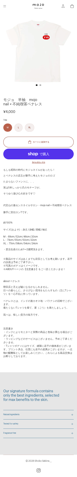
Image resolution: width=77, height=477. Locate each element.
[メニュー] (4, 6)
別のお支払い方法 (38, 162)
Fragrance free (9, 433)
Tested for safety (10, 423)
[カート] (72, 6)
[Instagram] (38, 470)
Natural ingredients (11, 414)
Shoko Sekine (42, 461)
